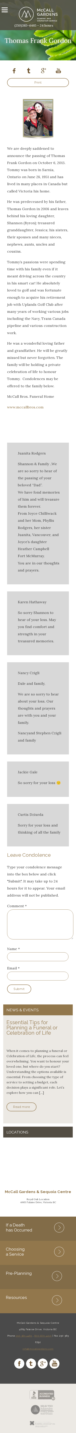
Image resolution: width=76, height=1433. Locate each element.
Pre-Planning (19, 1273)
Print (38, 82)
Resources (16, 1297)
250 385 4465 (24, 1335)
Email (12, 968)
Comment (17, 906)
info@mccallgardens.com (38, 1348)
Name (12, 948)
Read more (21, 1107)
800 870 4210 (43, 1335)
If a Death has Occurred (19, 1227)
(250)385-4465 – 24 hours (33, 25)
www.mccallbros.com (25, 407)
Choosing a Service (15, 1252)
